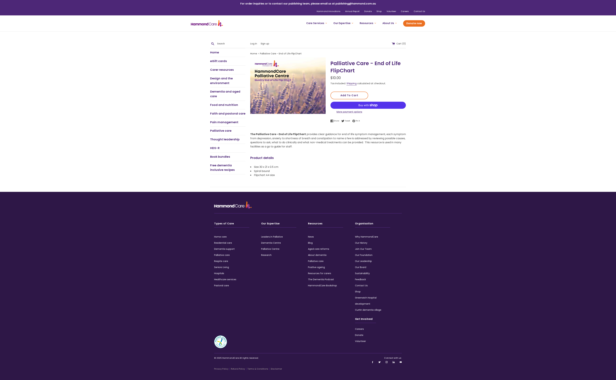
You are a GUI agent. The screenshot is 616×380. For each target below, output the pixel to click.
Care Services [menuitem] (315, 23)
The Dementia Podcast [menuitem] (321, 279)
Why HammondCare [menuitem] (366, 236)
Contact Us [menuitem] (419, 11)
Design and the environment (221, 80)
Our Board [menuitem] (360, 267)
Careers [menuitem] (405, 11)
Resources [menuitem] (366, 23)
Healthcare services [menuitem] (225, 279)
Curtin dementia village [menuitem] (368, 310)
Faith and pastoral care (227, 113)
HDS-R (215, 148)
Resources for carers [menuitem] (319, 273)
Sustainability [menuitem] (362, 273)
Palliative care (220, 131)
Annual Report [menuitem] (352, 11)
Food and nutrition (224, 105)
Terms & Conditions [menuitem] (258, 368)
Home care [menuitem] (220, 236)
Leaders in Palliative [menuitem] (272, 236)
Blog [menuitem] (310, 242)
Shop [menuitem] (379, 11)
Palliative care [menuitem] (222, 255)
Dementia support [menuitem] (224, 249)
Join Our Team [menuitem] (363, 249)
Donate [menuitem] (368, 11)
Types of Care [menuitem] (224, 223)
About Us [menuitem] (388, 23)
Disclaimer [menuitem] (276, 368)
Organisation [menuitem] (364, 223)
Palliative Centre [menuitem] (270, 249)
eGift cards (218, 61)
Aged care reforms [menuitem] (318, 249)
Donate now (414, 23)
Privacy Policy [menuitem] (221, 368)
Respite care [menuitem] (221, 261)
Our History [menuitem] (361, 242)
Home (214, 52)
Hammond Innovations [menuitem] (329, 11)
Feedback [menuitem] (360, 279)
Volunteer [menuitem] (391, 11)
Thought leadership (225, 139)
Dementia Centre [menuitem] (271, 242)
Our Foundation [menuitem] (363, 255)
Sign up (265, 43)
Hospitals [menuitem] (219, 273)
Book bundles (220, 157)
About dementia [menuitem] (317, 255)
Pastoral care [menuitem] (221, 285)
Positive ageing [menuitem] (316, 267)
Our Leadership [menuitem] (363, 261)
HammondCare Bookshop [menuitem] (322, 285)
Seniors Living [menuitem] (221, 267)
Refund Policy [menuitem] (238, 368)
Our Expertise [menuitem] (342, 23)
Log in (253, 43)
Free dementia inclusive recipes (222, 167)
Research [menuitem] (266, 255)
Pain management (224, 122)
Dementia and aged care (225, 94)
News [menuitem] (311, 236)
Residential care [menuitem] (223, 242)
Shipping (351, 83)
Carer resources (222, 70)
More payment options (349, 111)
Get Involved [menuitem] (364, 319)
